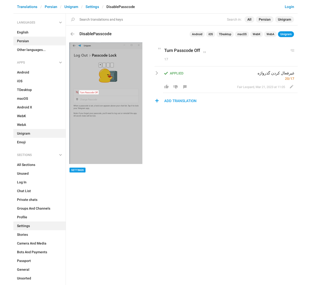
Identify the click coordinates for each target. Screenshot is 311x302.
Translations (27, 7)
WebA (270, 34)
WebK (256, 34)
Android (197, 34)
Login (289, 7)
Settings (92, 7)
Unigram (71, 7)
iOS (210, 34)
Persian (51, 7)
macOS (242, 34)
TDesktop (225, 34)
